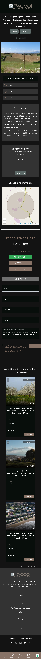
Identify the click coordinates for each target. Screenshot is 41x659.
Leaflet (19, 223)
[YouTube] (15, 643)
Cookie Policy (20, 629)
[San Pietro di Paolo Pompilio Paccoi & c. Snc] (20, 6)
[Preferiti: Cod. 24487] (8, 442)
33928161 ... (21, 263)
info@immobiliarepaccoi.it (20, 251)
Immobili (20, 604)
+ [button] (4, 219)
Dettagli (28, 434)
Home (20, 596)
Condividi (11, 98)
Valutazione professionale (20, 608)
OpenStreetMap (29, 223)
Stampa (11, 91)
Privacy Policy (20, 624)
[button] (20, 173)
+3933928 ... (21, 257)
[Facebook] (11, 643)
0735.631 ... (21, 269)
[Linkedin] (20, 643)
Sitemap (20, 619)
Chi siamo (20, 600)
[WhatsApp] (30, 643)
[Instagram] (25, 643)
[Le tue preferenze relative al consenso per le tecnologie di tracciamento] (37, 655)
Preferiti (11, 85)
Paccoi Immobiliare (20, 238)
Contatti (20, 612)
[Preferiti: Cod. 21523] (8, 380)
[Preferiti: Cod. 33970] (8, 505)
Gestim (30, 638)
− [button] (4, 222)
